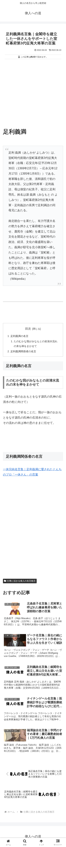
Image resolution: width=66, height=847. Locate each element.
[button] (59, 592)
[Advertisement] (33, 95)
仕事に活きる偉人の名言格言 (21, 581)
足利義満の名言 (19, 336)
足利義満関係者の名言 (23, 351)
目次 (28, 328)
